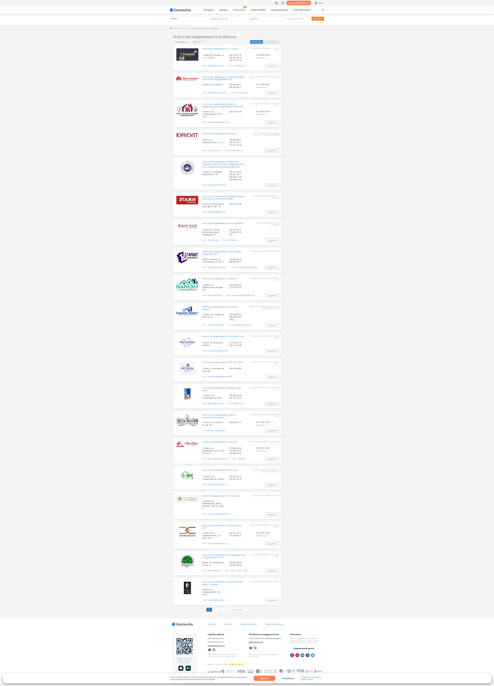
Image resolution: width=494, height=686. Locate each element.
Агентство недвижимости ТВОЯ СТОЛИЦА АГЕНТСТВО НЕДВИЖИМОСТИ (223, 78)
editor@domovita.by (216, 646)
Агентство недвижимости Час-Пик (219, 441)
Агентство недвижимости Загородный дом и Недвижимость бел (223, 556)
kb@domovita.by (256, 642)
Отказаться (288, 678)
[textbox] (171, 19)
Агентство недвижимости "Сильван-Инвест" (220, 308)
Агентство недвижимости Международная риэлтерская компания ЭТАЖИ (223, 197)
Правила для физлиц (274, 624)
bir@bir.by (233, 240)
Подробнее (272, 66)
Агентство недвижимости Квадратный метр (221, 389)
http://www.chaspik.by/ (218, 458)
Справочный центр (303, 648)
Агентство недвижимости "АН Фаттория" (222, 362)
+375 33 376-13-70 (215, 642)
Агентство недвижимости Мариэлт (219, 278)
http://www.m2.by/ (216, 403)
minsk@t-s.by (242, 92)
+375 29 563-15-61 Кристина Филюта (265, 638)
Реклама (228, 624)
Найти (319, 18)
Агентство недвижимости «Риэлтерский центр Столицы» (222, 583)
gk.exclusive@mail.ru (217, 430)
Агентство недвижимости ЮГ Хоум (219, 470)
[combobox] (188, 18)
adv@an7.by (239, 65)
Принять (264, 678)
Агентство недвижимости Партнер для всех (221, 526)
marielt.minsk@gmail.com (243, 295)
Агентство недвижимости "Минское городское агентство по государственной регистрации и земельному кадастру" (223, 164)
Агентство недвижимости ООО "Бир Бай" (222, 223)
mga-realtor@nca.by (217, 185)
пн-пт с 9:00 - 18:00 (239, 570)
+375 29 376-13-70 (215, 638)
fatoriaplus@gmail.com (218, 351)
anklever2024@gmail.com (219, 514)
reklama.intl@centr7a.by (218, 122)
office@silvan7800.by (243, 325)
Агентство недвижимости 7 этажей (219, 48)
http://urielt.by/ (214, 150)
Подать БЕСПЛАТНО (300, 3)
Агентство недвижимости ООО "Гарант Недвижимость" (221, 252)
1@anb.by (241, 458)
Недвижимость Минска (181, 28)
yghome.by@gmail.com (218, 484)
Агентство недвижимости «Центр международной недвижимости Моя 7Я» (222, 105)
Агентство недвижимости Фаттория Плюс (223, 336)
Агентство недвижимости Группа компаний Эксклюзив (219, 416)
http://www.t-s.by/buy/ (217, 92)
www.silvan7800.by (216, 325)
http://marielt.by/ (215, 295)
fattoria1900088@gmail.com (220, 376)
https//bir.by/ (213, 240)
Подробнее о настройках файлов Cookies (311, 678)
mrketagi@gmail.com (217, 212)
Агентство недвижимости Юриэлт (219, 133)
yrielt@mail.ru (237, 150)
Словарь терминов (248, 624)
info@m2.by (238, 403)
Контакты (295, 634)
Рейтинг (196, 42)
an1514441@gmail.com (218, 543)
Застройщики (271, 42)
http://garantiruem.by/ (217, 267)
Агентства (256, 42)
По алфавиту (180, 42)
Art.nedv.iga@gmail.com (247, 267)
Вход (321, 3)
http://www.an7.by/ (216, 65)
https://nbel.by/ (214, 570)
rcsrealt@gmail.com (216, 600)
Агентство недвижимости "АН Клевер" (221, 495)
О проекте (211, 624)
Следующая (237, 609)
